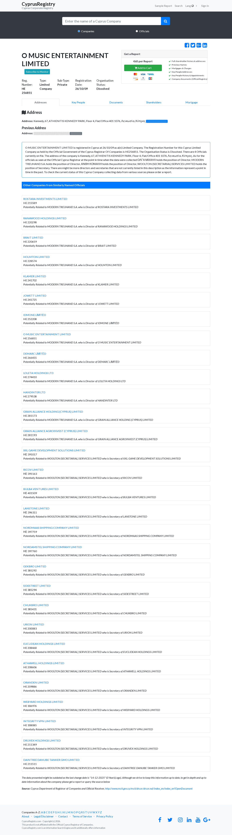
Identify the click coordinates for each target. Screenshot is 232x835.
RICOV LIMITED (33, 469)
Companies (87, 31)
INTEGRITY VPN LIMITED (39, 721)
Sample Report (163, 5)
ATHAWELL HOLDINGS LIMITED (43, 663)
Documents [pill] (116, 102)
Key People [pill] (78, 102)
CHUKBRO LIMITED (36, 605)
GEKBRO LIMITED (34, 566)
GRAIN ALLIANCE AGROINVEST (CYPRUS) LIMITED (55, 431)
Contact (63, 816)
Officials (144, 31)
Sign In (205, 5)
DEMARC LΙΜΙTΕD (34, 353)
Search (179, 5)
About (25, 816)
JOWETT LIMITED (34, 295)
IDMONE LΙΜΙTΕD (34, 314)
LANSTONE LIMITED (36, 508)
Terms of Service (82, 816)
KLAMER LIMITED (34, 276)
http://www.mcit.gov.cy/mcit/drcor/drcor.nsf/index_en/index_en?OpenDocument (148, 788)
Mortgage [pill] (191, 102)
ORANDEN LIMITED (36, 682)
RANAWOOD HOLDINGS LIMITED (44, 218)
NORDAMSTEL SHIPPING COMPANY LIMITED (52, 547)
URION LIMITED (33, 624)
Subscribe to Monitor (37, 71)
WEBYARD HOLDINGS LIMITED (43, 701)
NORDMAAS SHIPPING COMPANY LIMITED (51, 527)
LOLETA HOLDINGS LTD (38, 372)
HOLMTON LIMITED (36, 256)
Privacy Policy (104, 816)
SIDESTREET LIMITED (37, 585)
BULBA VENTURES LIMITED (41, 489)
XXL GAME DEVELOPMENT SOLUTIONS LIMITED (54, 450)
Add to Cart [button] (144, 67)
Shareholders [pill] (153, 102)
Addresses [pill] (40, 102)
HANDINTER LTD (34, 392)
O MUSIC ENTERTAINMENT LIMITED (47, 334)
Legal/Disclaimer (44, 816)
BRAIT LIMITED (33, 237)
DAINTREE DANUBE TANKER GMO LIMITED (51, 759)
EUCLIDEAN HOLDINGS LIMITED (44, 643)
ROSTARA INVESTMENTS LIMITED (45, 198)
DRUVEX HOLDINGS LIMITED (42, 740)
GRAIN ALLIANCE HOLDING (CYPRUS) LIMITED (53, 411)
